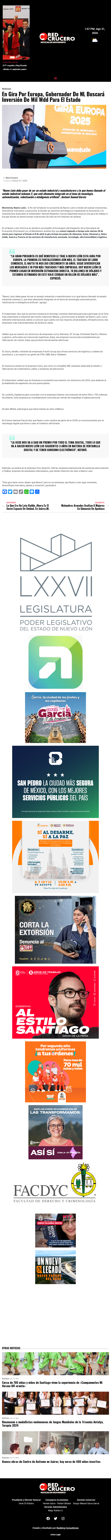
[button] (55, 78)
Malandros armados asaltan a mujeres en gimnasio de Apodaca (83, 507)
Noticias (15, 62)
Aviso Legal (55, 1534)
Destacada (7, 62)
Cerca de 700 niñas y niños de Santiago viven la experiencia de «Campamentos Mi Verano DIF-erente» (52, 1384)
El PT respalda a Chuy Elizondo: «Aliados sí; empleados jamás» (15, 67)
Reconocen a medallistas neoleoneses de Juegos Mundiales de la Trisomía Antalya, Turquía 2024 (52, 1423)
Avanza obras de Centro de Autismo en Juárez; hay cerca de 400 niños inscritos (51, 1461)
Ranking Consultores (68, 1528)
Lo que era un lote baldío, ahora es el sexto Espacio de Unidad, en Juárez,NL (27, 507)
